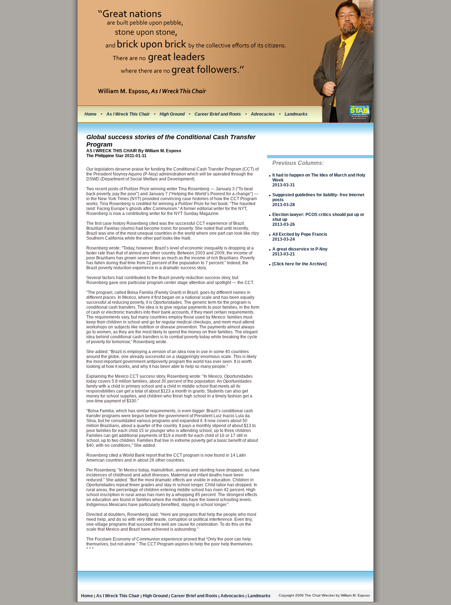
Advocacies (263, 114)
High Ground (173, 114)
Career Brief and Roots (218, 114)
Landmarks (296, 114)
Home (91, 114)
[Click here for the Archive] (299, 263)
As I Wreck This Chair (128, 114)
